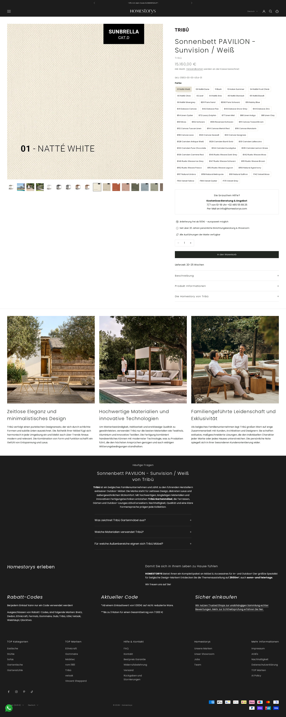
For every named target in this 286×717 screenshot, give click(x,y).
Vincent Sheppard (76, 681)
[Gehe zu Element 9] (87, 187)
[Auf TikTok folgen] (31, 691)
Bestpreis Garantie (135, 659)
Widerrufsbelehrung (135, 664)
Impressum (258, 648)
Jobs (197, 659)
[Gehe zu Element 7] (68, 187)
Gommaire (71, 654)
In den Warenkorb (227, 254)
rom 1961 (70, 664)
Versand (128, 670)
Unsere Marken (203, 648)
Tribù (178, 58)
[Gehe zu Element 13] (126, 187)
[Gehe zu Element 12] (116, 187)
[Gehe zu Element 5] (49, 187)
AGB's (254, 654)
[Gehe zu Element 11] (106, 187)
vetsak (69, 675)
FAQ (126, 648)
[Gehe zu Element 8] (78, 187)
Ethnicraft (71, 648)
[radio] (183, 89)
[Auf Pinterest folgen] (24, 691)
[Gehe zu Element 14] (135, 187)
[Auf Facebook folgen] (8, 691)
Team (197, 664)
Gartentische (15, 664)
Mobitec (70, 659)
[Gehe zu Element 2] (21, 187)
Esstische (12, 648)
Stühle (10, 654)
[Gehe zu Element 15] (145, 187)
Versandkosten (194, 69)
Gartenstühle (15, 670)
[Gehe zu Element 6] (59, 187)
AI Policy (256, 675)
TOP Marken (258, 670)
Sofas (10, 659)
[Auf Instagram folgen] (16, 691)
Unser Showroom (204, 654)
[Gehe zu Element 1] (11, 187)
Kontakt (128, 654)
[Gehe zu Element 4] (40, 187)
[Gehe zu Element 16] (154, 187)
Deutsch (251, 11)
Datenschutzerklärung (264, 664)
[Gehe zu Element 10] (97, 187)
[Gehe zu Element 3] (30, 187)
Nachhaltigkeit (259, 659)
